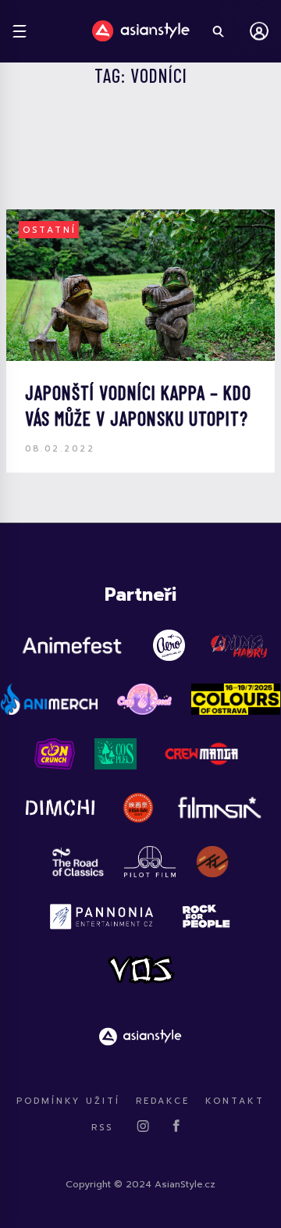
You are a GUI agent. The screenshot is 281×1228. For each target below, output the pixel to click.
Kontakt (235, 1101)
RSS (102, 1127)
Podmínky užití (68, 1101)
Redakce (163, 1101)
